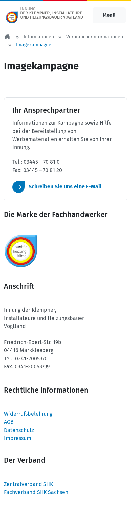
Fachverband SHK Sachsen (36, 492)
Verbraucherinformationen (94, 37)
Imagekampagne (33, 45)
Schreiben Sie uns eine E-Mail (64, 186)
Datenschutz (19, 430)
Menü (109, 15)
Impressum (17, 438)
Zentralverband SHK (28, 484)
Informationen (39, 37)
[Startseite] (7, 36)
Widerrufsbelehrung (28, 414)
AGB (9, 422)
